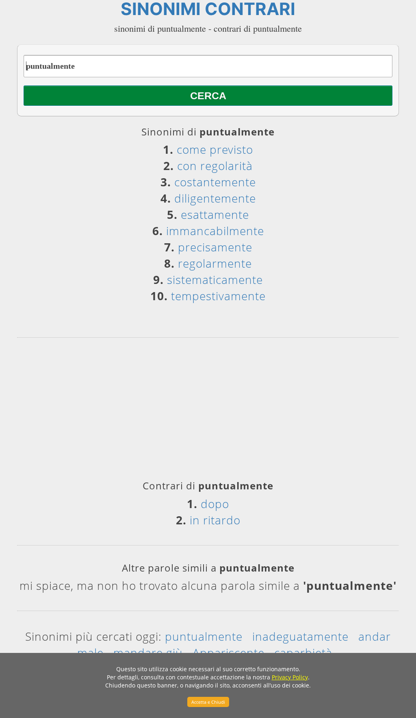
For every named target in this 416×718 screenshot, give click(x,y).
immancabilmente (215, 230)
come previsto (215, 149)
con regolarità (215, 165)
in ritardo (215, 520)
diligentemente (215, 198)
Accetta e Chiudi (208, 702)
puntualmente (204, 636)
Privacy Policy (290, 677)
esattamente (215, 214)
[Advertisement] (208, 412)
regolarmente (215, 263)
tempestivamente (218, 295)
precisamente (215, 247)
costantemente (215, 182)
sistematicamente (215, 279)
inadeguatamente (300, 636)
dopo (215, 503)
